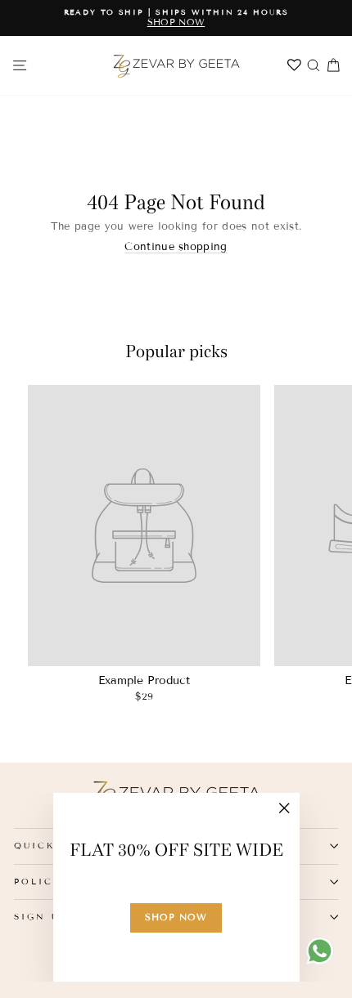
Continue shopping (175, 246)
